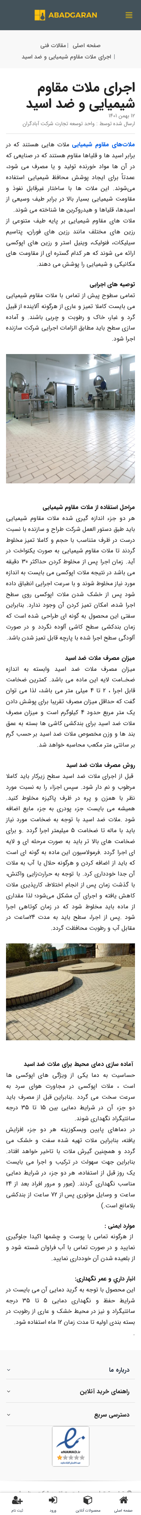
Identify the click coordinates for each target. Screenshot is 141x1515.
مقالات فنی (53, 45)
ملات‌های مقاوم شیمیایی (103, 144)
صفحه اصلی (87, 45)
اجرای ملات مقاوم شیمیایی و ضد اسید (66, 56)
